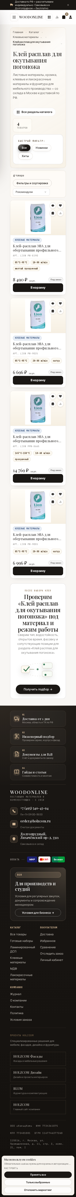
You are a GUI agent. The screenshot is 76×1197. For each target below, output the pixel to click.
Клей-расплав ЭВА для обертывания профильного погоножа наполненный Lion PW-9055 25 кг (36, 537)
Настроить (11, 1168)
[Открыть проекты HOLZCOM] (49, 17)
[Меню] (14, 17)
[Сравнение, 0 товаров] (57, 17)
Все (24, 147)
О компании (18, 1000)
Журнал (15, 994)
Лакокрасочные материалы (21, 977)
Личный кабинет (51, 960)
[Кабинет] (70, 17)
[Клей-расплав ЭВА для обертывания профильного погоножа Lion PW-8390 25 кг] (38, 217)
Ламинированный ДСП (22, 949)
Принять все (38, 1174)
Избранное (48, 941)
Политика (16, 1013)
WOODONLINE (31, 17)
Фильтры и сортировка (32, 183)
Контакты (16, 1007)
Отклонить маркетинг (38, 1189)
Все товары (18, 934)
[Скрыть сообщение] (68, 5)
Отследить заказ (51, 953)
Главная (18, 32)
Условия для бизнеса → (38, 912)
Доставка (47, 934)
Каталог (34, 32)
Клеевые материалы (25, 37)
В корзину (38, 287)
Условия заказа (21, 1020)
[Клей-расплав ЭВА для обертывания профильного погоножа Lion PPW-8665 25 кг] (38, 408)
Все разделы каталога (37, 111)
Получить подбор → (38, 689)
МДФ (13, 968)
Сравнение (48, 947)
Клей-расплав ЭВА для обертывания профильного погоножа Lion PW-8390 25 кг (36, 248)
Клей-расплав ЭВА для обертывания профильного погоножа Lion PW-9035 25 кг (36, 346)
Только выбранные (38, 1182)
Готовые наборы (21, 941)
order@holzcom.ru (35, 821)
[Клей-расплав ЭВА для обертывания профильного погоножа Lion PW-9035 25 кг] (38, 315)
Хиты (25, 155)
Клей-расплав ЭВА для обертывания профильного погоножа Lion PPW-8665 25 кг (37, 438)
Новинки (42, 147)
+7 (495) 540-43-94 (34, 808)
